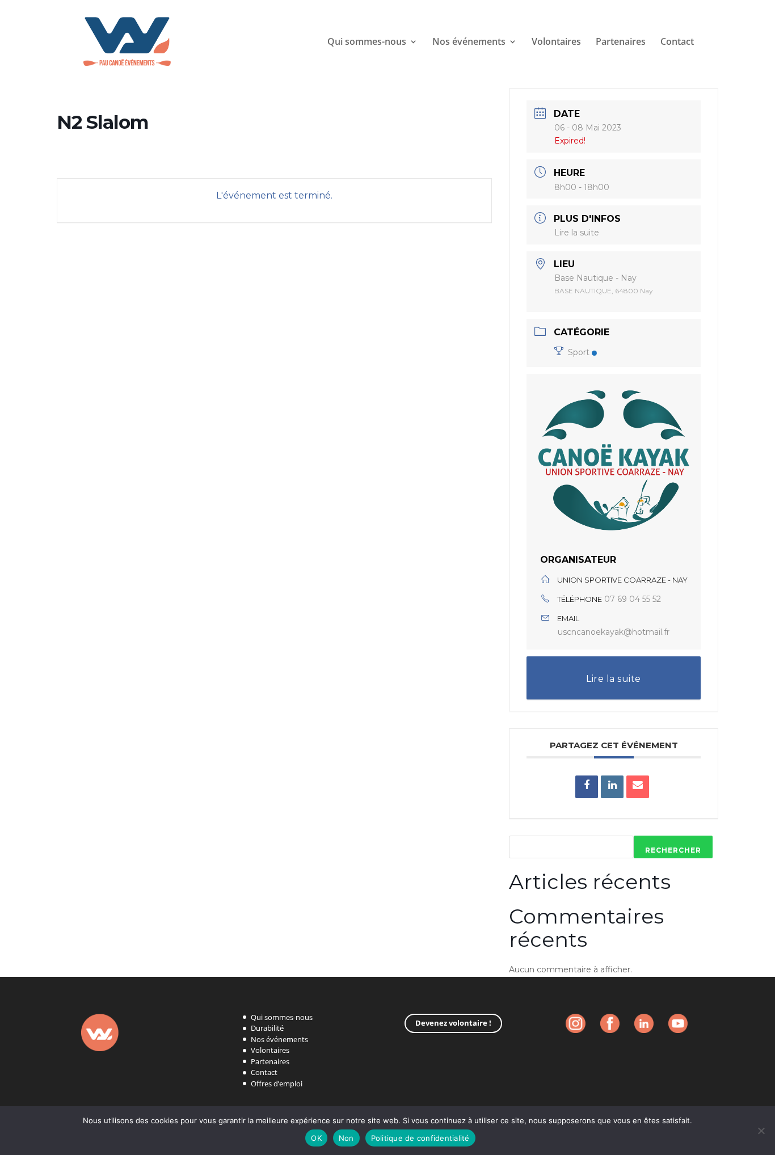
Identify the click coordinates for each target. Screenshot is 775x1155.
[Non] (760, 1130)
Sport (578, 352)
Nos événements (279, 1039)
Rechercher (673, 850)
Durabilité (267, 1028)
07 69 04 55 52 (632, 599)
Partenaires (621, 42)
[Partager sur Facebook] (586, 786)
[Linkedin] (612, 786)
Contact (677, 42)
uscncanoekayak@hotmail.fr (613, 632)
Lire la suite (576, 232)
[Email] (637, 786)
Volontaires (556, 42)
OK (316, 1138)
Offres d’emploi (276, 1083)
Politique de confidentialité (420, 1138)
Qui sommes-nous (366, 42)
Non (346, 1138)
